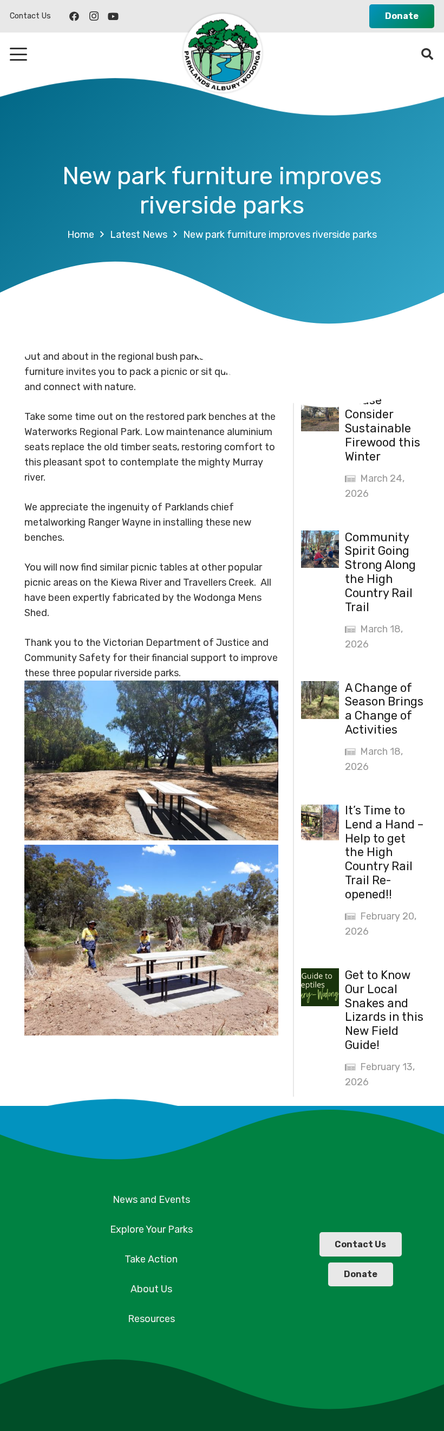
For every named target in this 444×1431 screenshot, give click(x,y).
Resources (151, 1319)
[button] (18, 54)
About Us (151, 1289)
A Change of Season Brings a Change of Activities (384, 709)
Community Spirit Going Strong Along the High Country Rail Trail (380, 572)
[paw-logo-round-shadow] (222, 54)
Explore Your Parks (151, 1229)
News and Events (151, 1200)
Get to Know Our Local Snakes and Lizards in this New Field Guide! (384, 1010)
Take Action (151, 1259)
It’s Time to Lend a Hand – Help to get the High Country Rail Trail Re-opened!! (384, 852)
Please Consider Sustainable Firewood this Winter (382, 428)
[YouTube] (113, 16)
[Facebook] (74, 16)
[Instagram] (93, 16)
